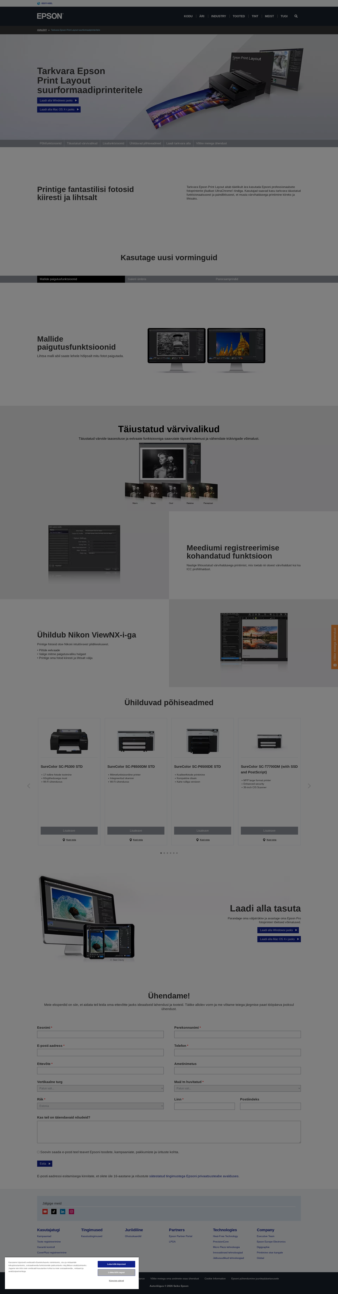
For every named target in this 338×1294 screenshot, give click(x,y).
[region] (72, 1273)
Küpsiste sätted (116, 1281)
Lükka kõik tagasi (116, 1272)
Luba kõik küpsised (116, 1264)
